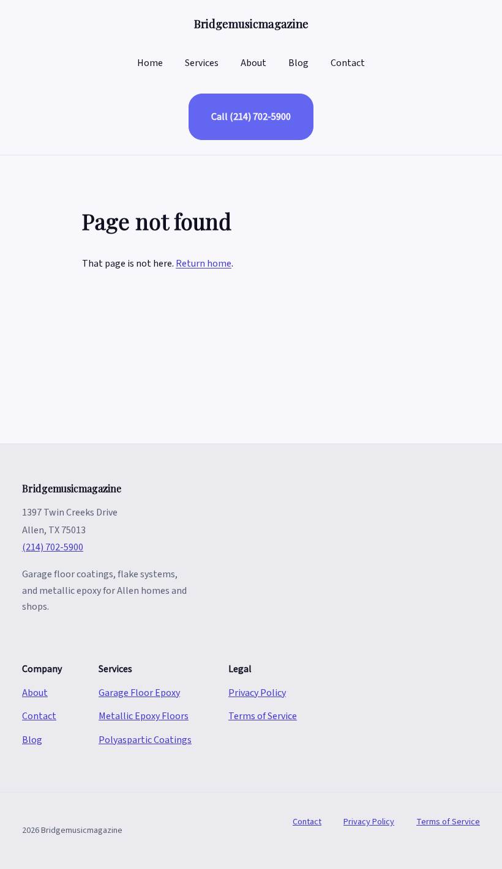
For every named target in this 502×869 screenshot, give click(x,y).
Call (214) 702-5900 (251, 117)
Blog (298, 63)
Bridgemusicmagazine (251, 23)
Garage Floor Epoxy (139, 693)
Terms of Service (262, 716)
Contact (348, 63)
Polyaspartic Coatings (145, 740)
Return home (203, 263)
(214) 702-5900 (52, 547)
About (253, 63)
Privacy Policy (257, 693)
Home (150, 63)
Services (202, 63)
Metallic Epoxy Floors (144, 716)
